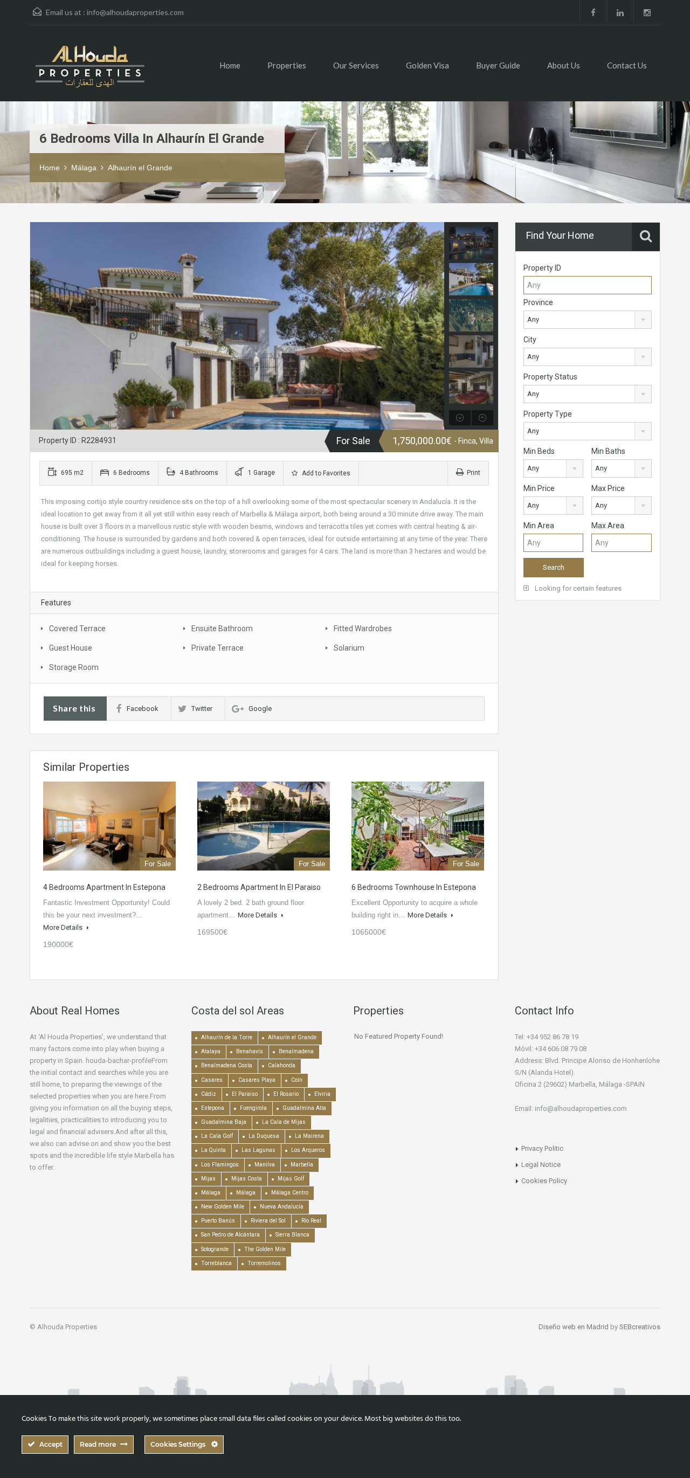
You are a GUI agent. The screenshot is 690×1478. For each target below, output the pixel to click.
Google (260, 709)
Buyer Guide (498, 65)
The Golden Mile (265, 1249)
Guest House (70, 648)
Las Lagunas (258, 1150)
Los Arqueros (308, 1150)
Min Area (538, 525)
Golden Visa (427, 65)
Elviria (322, 1094)
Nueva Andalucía (281, 1207)
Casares (212, 1080)
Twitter (201, 709)
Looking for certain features (577, 588)
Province (538, 302)
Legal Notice (541, 1165)
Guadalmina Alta (304, 1108)
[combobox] (587, 319)
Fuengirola (253, 1108)
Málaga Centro (289, 1193)
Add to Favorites (325, 473)
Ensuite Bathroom (222, 628)
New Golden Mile (222, 1207)
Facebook (142, 709)
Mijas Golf (291, 1179)
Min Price (539, 488)
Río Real (311, 1221)
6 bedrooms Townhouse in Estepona (413, 887)
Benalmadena (296, 1051)
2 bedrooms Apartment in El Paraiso (259, 887)
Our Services (356, 65)
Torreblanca (216, 1263)
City (529, 339)
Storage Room (74, 667)
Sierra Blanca (292, 1235)
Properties (286, 65)
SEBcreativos (639, 1327)
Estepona (212, 1108)
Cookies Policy (544, 1181)
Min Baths (608, 451)
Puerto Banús (218, 1221)
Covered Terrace (77, 628)
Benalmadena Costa (226, 1065)
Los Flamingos (220, 1165)
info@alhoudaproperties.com (135, 12)
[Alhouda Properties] (89, 71)
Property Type (547, 414)
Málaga (83, 167)
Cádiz (208, 1094)
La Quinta (213, 1150)
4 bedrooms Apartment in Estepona (104, 887)
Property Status (550, 376)
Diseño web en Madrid (574, 1327)
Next (434, 326)
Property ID (542, 268)
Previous (39, 326)
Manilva (264, 1165)
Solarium (349, 648)
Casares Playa (256, 1080)
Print (473, 472)
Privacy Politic (542, 1148)
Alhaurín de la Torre (226, 1037)
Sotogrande (215, 1249)
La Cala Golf (217, 1136)
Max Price (608, 488)
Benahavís (249, 1051)
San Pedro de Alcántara (230, 1235)
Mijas (208, 1179)
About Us (563, 65)
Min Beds (539, 451)
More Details (63, 927)
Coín (296, 1080)
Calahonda (281, 1065)
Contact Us (627, 65)
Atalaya (210, 1051)
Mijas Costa (246, 1179)
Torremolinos (264, 1263)
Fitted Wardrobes (363, 628)
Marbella (302, 1165)
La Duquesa (264, 1136)
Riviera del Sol (268, 1221)
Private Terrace (217, 648)
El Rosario (286, 1094)
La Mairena (309, 1136)
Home (229, 65)
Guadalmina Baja (223, 1122)
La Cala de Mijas (284, 1122)
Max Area (607, 525)
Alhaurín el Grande (140, 167)
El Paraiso (245, 1094)
